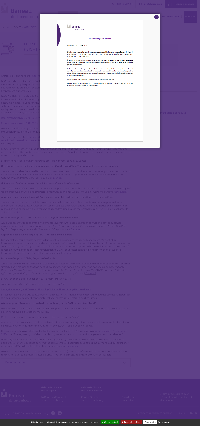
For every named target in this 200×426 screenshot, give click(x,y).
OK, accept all (111, 422)
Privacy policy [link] (164, 422)
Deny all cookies (132, 422)
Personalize (150, 422)
